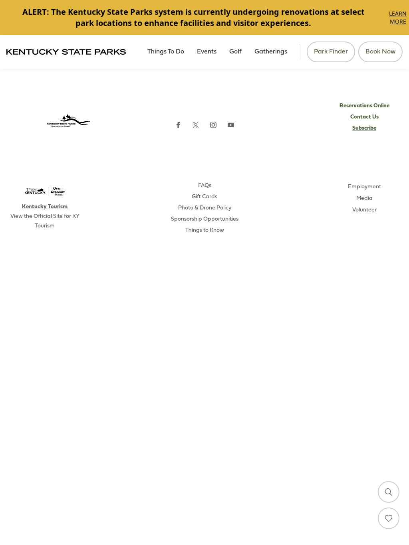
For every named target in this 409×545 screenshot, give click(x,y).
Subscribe (364, 128)
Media (364, 198)
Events (206, 52)
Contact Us (364, 117)
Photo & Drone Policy (204, 208)
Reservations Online (364, 106)
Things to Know (204, 230)
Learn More (398, 17)
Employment (364, 187)
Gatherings (270, 52)
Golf (235, 52)
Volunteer (364, 210)
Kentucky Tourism (45, 207)
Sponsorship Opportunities (204, 219)
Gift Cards (204, 197)
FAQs (204, 186)
